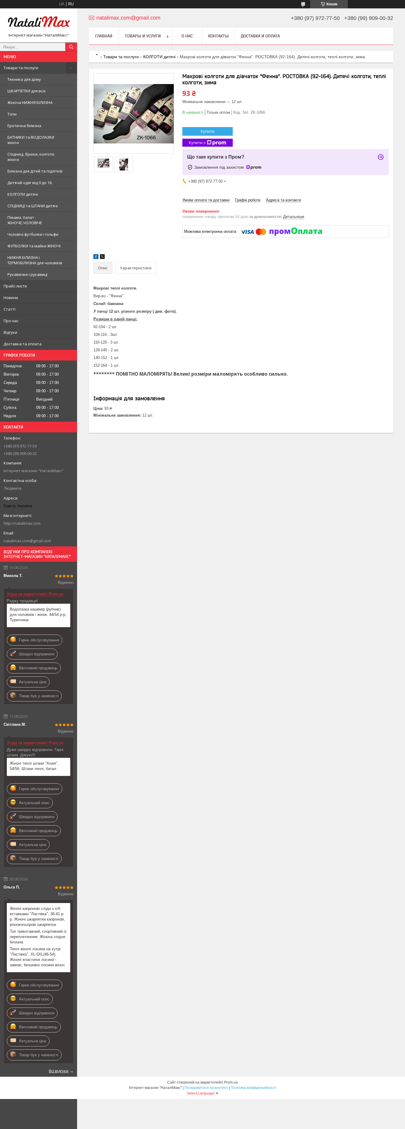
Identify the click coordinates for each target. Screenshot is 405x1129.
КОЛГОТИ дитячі (22, 194)
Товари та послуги (21, 67)
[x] (102, 257)
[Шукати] (71, 46)
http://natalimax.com (22, 523)
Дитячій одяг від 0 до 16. (29, 182)
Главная (103, 36)
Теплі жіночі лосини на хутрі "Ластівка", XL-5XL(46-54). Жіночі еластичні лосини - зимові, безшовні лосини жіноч (37, 957)
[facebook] (95, 257)
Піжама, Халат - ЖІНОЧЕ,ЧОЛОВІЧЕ (24, 220)
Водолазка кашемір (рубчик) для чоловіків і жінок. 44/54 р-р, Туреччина (38, 614)
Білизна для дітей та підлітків (35, 171)
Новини (11, 297)
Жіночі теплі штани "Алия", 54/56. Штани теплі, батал (34, 766)
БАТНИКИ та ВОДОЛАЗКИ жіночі (30, 140)
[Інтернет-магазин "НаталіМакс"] (38, 23)
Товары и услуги (143, 36)
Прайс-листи (15, 286)
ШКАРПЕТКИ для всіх (26, 91)
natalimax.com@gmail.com (27, 540)
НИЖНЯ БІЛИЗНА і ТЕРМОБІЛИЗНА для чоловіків (34, 260)
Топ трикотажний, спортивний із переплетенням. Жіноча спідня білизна (38, 936)
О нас (187, 36)
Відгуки (10, 332)
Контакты (218, 36)
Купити (207, 131)
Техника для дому (24, 79)
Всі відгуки (58, 1070)
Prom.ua (231, 1082)
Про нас (11, 320)
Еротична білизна (24, 125)
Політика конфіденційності (253, 1088)
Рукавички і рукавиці (27, 274)
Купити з (197, 142)
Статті (9, 309)
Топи (12, 114)
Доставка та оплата (23, 344)
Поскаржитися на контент (206, 1088)
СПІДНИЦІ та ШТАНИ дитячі (32, 205)
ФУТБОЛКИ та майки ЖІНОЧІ (33, 246)
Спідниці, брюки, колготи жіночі (30, 156)
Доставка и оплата (260, 36)
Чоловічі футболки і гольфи (32, 234)
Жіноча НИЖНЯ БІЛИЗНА (29, 102)
